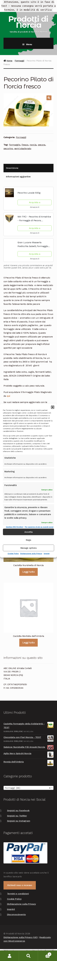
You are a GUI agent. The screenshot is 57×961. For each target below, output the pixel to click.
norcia (33, 144)
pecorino (8, 148)
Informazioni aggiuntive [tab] (18, 176)
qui (8, 396)
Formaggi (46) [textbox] (27, 788)
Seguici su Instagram (18, 820)
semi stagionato (22, 148)
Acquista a (34, 202)
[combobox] (28, 788)
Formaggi (19, 60)
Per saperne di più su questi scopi (39, 527)
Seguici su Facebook (18, 810)
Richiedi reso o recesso (19, 885)
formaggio (14, 144)
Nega (28, 540)
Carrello (44, 953)
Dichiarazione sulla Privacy (31, 554)
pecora (41, 144)
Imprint (47, 554)
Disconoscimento (16, 914)
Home (9, 60)
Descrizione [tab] (12, 168)
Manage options (28, 548)
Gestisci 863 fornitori (14, 527)
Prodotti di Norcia (28, 22)
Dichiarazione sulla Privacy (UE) (21, 937)
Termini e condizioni (18, 893)
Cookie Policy (13, 554)
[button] (52, 407)
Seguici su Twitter (17, 815)
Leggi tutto (28, 571)
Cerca (28, 956)
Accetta (28, 532)
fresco (25, 144)
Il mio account (9, 956)
